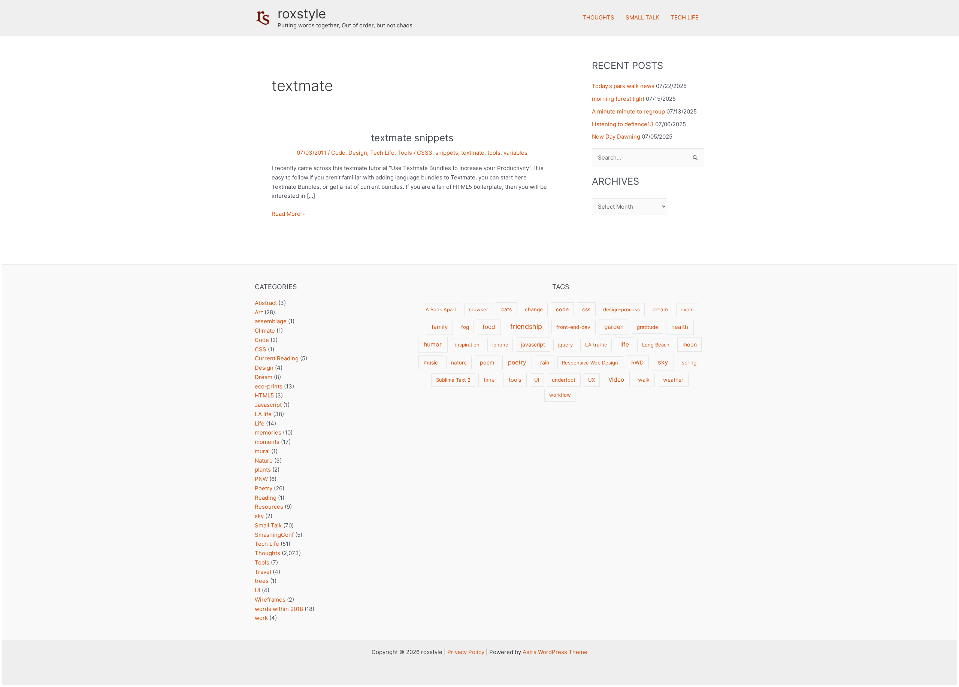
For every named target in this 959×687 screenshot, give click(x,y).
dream (660, 309)
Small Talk (642, 17)
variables (515, 152)
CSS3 (424, 152)
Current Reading (277, 358)
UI (257, 590)
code (562, 309)
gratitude (647, 327)
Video (616, 379)
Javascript (268, 404)
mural (262, 451)
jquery (565, 345)
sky (259, 516)
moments (267, 441)
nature (459, 363)
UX (591, 380)
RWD (637, 362)
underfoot (563, 380)
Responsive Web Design (590, 363)
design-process (621, 309)
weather (673, 379)
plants (263, 469)
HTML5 (264, 395)
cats (506, 309)
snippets (446, 152)
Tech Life (685, 17)
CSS (260, 349)
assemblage (271, 321)
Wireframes (270, 599)
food (488, 326)
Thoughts (598, 17)
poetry (517, 362)
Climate (265, 330)
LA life (263, 414)
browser (478, 309)
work (261, 617)
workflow (560, 395)
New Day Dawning (616, 136)
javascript (533, 344)
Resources (269, 506)
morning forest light (618, 98)
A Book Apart (441, 309)
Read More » (288, 214)
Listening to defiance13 (623, 124)
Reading (265, 497)
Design (357, 152)
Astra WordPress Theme (555, 652)
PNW (261, 478)
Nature (264, 460)
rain (544, 362)
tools (493, 152)
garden (614, 326)
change (534, 309)
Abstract (266, 302)
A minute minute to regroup (628, 111)
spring (689, 363)
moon (690, 344)
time (489, 379)
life (624, 344)
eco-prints (268, 386)
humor (433, 344)
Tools (404, 152)
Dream (263, 377)
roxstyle (302, 13)
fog (465, 327)
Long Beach (655, 345)
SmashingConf (274, 534)
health (679, 326)
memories (268, 432)
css (586, 309)
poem (487, 362)
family (440, 326)
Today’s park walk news (623, 86)
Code (338, 152)
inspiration (467, 345)
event (687, 309)
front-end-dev (573, 327)
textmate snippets (412, 137)
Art (259, 312)
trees (262, 580)
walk (644, 379)
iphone (500, 345)
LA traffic (596, 345)
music (431, 362)
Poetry (263, 488)
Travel (263, 571)
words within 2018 (279, 608)
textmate (472, 152)
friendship (526, 326)
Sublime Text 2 (453, 380)
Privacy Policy (465, 652)
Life (259, 423)
